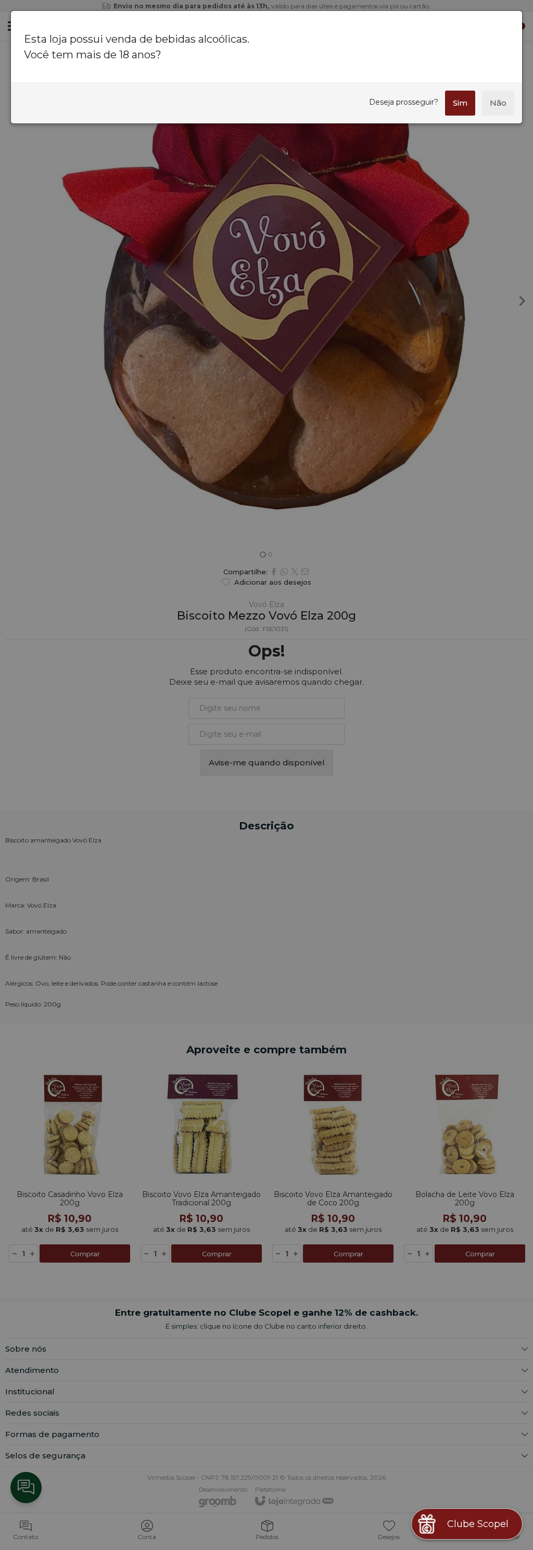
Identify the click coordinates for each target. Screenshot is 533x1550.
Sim (460, 103)
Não (498, 103)
